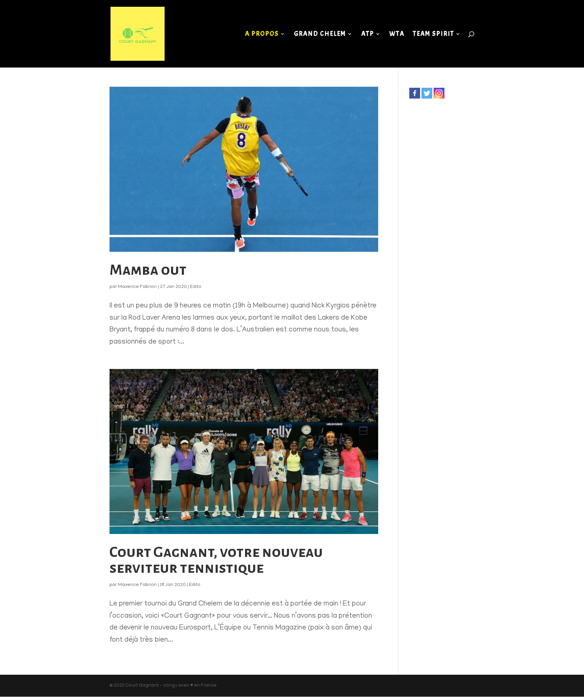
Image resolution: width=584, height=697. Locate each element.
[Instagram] (439, 93)
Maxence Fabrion (137, 287)
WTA (397, 34)
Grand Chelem (320, 34)
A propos (262, 34)
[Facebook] (414, 93)
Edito (195, 287)
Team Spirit (433, 34)
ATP (367, 34)
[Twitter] (426, 93)
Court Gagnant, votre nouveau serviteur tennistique (216, 560)
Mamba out (148, 270)
